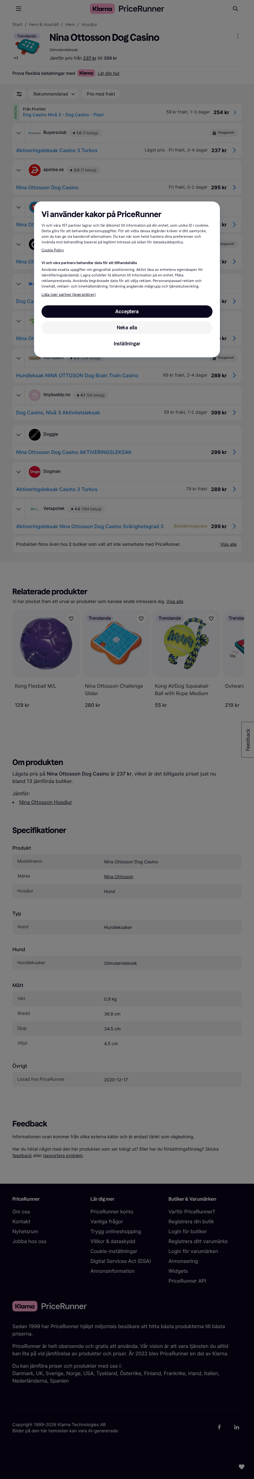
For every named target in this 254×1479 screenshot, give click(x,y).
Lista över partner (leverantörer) (68, 294)
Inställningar (127, 343)
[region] (127, 279)
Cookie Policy (53, 250)
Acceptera (126, 311)
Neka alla (127, 327)
